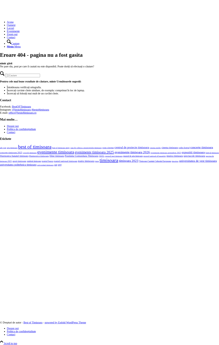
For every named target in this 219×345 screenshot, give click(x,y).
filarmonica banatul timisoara (14, 156)
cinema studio (155, 148)
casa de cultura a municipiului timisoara (86, 148)
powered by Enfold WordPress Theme (65, 322)
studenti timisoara (34, 161)
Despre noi (13, 126)
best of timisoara (34, 146)
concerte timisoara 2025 (11, 152)
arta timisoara (12, 148)
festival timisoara (212, 153)
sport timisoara (19, 161)
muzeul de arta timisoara (133, 156)
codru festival (184, 148)
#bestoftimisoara (40, 109)
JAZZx (102, 156)
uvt (59, 164)
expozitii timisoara (193, 152)
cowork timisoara (30, 153)
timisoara (109, 160)
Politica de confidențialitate (21, 129)
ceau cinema (108, 147)
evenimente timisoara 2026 (132, 152)
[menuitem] (113, 22)
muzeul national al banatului (154, 156)
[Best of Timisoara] (25, 16)
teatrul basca (47, 161)
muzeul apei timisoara (114, 156)
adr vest (3, 148)
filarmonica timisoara (39, 156)
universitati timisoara (45, 165)
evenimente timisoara (55, 152)
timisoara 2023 (128, 161)
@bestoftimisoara (21, 109)
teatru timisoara (86, 161)
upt (55, 164)
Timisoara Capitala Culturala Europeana (155, 161)
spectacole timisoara (194, 155)
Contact (11, 132)
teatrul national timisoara (65, 161)
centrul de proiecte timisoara (131, 147)
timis (97, 161)
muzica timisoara (174, 156)
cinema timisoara (170, 147)
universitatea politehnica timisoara (18, 164)
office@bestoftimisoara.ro (22, 112)
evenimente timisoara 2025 (94, 152)
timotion (175, 161)
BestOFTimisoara (21, 106)
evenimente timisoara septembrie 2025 (166, 153)
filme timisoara (56, 156)
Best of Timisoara (32, 322)
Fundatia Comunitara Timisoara (81, 156)
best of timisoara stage (61, 148)
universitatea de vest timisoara (198, 161)
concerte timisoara (201, 147)
